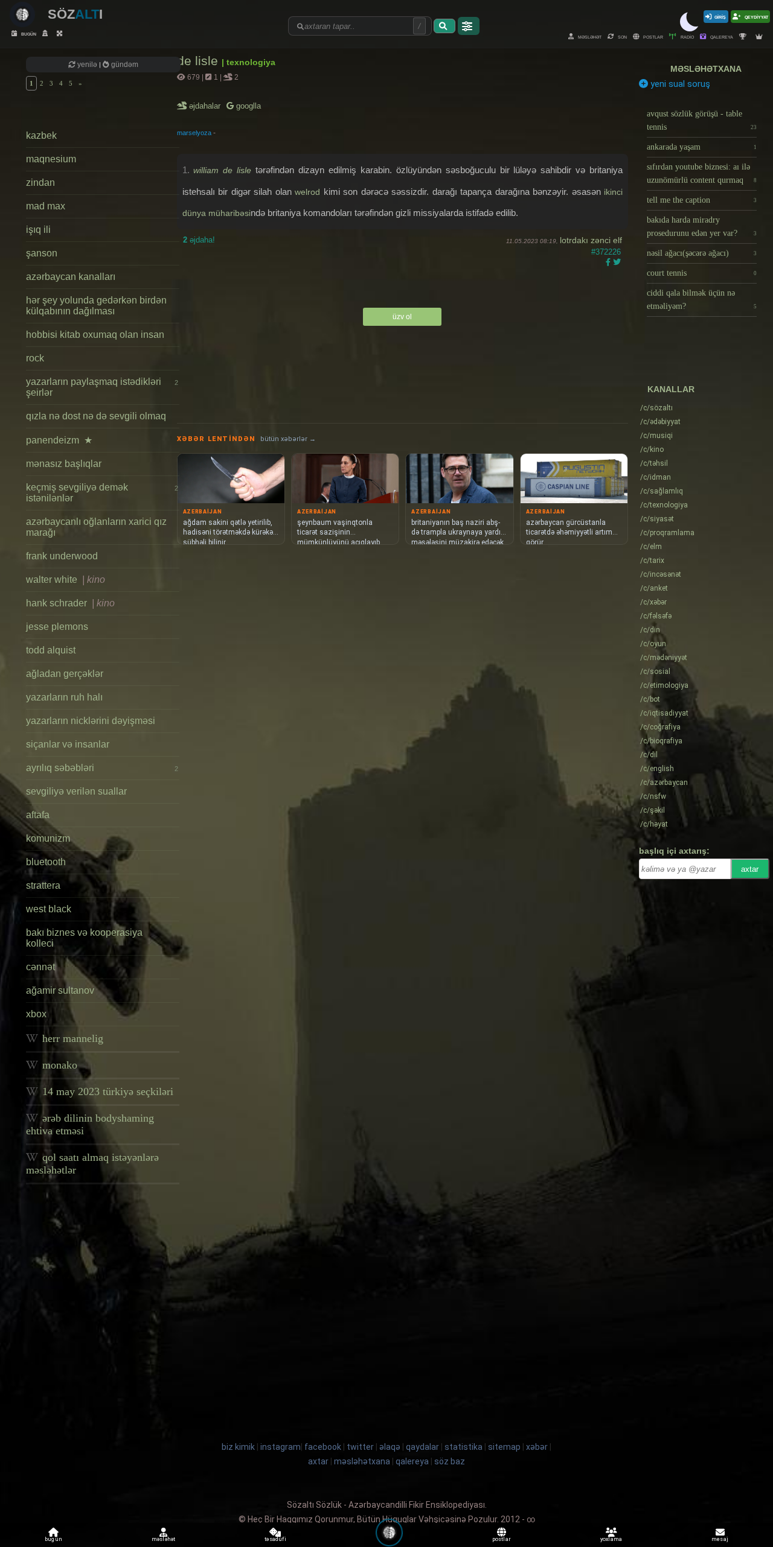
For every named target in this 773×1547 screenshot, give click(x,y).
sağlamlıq (661, 491)
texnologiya (664, 505)
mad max (45, 206)
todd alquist (50, 650)
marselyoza (194, 132)
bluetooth (46, 862)
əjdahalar (206, 105)
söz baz (449, 1461)
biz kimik (239, 1447)
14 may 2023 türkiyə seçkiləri (106, 1091)
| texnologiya (248, 62)
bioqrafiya (661, 741)
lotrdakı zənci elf (591, 240)
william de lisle (222, 170)
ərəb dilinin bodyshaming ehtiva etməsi (90, 1124)
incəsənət (660, 574)
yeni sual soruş (679, 83)
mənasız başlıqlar (63, 464)
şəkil (652, 810)
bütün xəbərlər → (288, 439)
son (622, 36)
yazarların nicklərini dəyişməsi (90, 721)
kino (652, 449)
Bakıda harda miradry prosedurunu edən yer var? (702, 226)
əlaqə (389, 1447)
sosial (655, 671)
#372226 (606, 251)
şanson (41, 253)
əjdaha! (199, 239)
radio (686, 36)
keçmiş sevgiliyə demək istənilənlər (102, 492)
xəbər (653, 602)
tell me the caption (702, 200)
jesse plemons (57, 626)
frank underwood (62, 556)
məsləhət (589, 36)
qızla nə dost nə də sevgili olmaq (96, 416)
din (650, 630)
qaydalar (422, 1447)
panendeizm (59, 440)
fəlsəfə (656, 616)
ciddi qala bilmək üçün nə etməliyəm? (702, 299)
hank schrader (70, 603)
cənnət (40, 967)
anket (654, 588)
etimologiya (664, 685)
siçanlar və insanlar (67, 744)
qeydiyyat (755, 16)
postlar (652, 36)
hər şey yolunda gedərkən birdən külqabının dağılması (96, 305)
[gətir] (444, 26)
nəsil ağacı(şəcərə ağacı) (702, 253)
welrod (307, 192)
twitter (360, 1447)
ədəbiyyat (660, 422)
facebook (322, 1447)
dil (649, 755)
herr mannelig (71, 1038)
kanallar (670, 389)
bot (650, 699)
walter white (65, 579)
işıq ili (38, 229)
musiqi (656, 435)
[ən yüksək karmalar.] (761, 36)
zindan (40, 182)
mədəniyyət (663, 657)
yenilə (87, 64)
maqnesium (51, 159)
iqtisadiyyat (664, 713)
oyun (653, 644)
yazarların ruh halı (64, 697)
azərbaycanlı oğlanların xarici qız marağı (96, 527)
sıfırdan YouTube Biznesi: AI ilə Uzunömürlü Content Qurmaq (702, 173)
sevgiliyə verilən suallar (76, 791)
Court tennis (702, 273)
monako (58, 1065)
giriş (720, 16)
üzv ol (402, 317)
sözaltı (656, 408)
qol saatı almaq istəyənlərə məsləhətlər (92, 1163)
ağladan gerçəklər (64, 674)
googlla (247, 105)
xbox (36, 1014)
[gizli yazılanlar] (46, 33)
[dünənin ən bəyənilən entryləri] (744, 36)
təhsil (654, 463)
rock (35, 358)
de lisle (199, 61)
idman (655, 477)
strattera (43, 885)
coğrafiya (660, 727)
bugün (28, 33)
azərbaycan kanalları (70, 277)
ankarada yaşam (702, 146)
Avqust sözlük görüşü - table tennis (702, 120)
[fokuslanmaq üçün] (61, 33)
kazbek (41, 135)
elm (651, 546)
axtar (750, 869)
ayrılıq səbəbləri (102, 768)
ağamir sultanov (60, 990)
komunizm (48, 838)
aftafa (38, 815)
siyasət (657, 519)
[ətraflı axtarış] (469, 26)
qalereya (721, 36)
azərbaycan (664, 782)
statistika (463, 1447)
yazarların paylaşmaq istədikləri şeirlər (102, 387)
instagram (280, 1447)
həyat (654, 824)
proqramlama (667, 533)
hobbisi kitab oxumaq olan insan (95, 334)
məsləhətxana (706, 69)
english (657, 768)
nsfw (653, 796)
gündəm (123, 64)
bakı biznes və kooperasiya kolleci (84, 937)
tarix (652, 560)
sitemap (504, 1447)
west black (48, 909)
